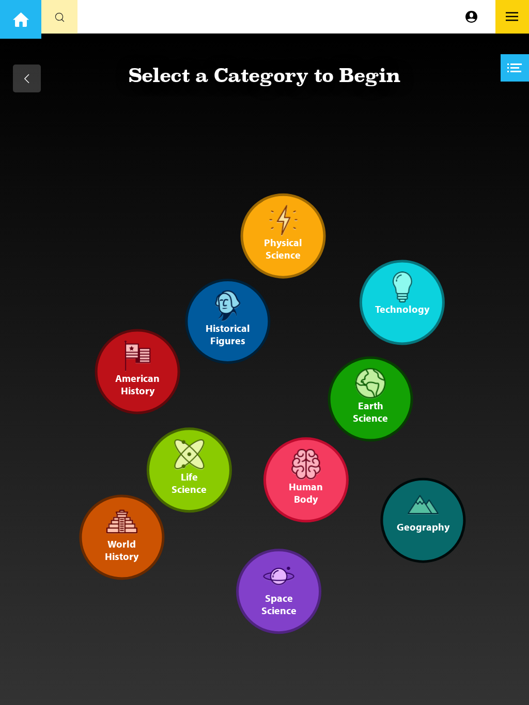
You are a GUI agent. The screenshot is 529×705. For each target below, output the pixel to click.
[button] (515, 68)
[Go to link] (20, 19)
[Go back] (27, 78)
